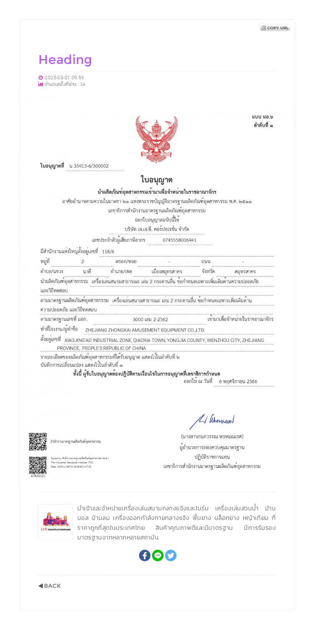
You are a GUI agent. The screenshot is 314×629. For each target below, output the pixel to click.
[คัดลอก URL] (275, 27)
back (49, 585)
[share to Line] (158, 555)
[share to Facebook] (144, 555)
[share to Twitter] (171, 555)
